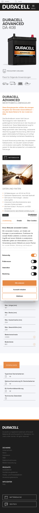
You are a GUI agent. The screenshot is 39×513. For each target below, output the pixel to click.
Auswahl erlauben (19, 289)
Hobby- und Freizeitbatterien (12, 475)
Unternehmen (7, 450)
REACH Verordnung (9, 463)
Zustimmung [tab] (6, 220)
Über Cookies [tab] (32, 220)
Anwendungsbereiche (10, 477)
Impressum (6, 455)
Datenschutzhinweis (9, 460)
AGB (4, 458)
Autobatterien (7, 470)
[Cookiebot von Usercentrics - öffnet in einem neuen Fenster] (28, 215)
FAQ (3, 484)
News (4, 453)
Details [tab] (19, 220)
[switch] (34, 261)
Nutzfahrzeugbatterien (10, 472)
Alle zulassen (19, 283)
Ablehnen (19, 296)
